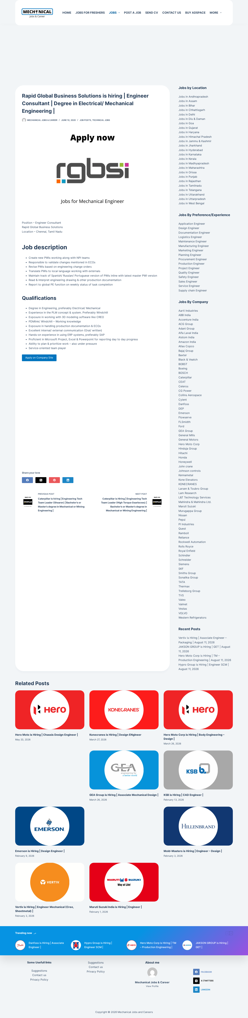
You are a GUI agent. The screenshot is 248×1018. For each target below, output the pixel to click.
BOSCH (183, 373)
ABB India (184, 315)
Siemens (183, 564)
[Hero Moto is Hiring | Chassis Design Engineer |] (49, 709)
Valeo (182, 599)
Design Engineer (188, 228)
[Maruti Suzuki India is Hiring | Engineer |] (124, 882)
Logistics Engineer (190, 237)
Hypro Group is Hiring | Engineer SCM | (203, 664)
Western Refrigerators (192, 617)
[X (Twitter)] (40, 480)
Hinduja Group (187, 448)
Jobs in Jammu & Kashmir (194, 141)
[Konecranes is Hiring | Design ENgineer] (124, 709)
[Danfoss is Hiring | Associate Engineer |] (20, 945)
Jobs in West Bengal (191, 203)
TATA (181, 582)
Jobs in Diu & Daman (191, 119)
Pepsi (181, 519)
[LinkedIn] (67, 480)
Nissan (182, 515)
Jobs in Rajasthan (189, 181)
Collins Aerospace (190, 395)
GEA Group (185, 430)
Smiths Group (187, 573)
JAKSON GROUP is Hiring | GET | (199, 646)
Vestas (182, 608)
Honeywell (185, 461)
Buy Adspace (195, 12)
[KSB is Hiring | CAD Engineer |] (198, 770)
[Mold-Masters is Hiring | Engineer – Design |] (198, 826)
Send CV (151, 12)
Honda (182, 457)
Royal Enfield (186, 550)
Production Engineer (191, 263)
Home (66, 12)
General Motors (188, 439)
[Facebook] (27, 480)
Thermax (184, 586)
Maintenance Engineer (192, 241)
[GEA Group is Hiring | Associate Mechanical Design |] (124, 770)
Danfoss (183, 404)
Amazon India (187, 341)
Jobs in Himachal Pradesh (195, 136)
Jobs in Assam (187, 101)
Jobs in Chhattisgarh (191, 110)
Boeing (182, 368)
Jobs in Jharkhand (190, 145)
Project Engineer (189, 268)
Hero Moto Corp (189, 444)
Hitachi (182, 453)
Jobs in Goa (186, 123)
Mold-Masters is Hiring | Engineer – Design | (193, 851)
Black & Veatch (188, 359)
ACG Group (185, 324)
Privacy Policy (39, 979)
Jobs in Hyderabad (190, 150)
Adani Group (186, 328)
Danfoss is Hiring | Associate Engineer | (46, 945)
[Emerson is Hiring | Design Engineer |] (49, 826)
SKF (180, 568)
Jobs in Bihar (186, 105)
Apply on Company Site (39, 357)
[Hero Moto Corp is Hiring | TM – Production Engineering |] (132, 945)
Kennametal (185, 475)
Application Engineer (191, 223)
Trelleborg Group (189, 591)
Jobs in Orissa (187, 172)
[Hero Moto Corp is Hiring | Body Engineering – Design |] (198, 709)
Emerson (184, 413)
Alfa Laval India (188, 333)
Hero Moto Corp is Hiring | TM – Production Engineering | (158, 945)
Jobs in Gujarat (188, 127)
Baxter (182, 355)
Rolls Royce (185, 546)
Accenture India (188, 319)
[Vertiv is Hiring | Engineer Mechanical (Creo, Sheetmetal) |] (49, 882)
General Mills (186, 435)
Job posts (85, 120)
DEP (181, 408)
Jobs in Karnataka (189, 154)
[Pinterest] (54, 480)
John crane (185, 466)
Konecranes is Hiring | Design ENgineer (115, 734)
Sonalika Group (188, 577)
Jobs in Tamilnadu (190, 185)
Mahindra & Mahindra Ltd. (194, 502)
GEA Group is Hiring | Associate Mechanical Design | (123, 795)
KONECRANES (187, 484)
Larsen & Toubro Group (193, 488)
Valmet (182, 604)
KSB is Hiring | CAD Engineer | (183, 795)
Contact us (171, 12)
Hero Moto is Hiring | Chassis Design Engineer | (46, 734)
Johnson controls (189, 470)
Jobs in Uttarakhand (191, 194)
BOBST (182, 364)
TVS (181, 595)
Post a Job (132, 12)
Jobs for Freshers (90, 12)
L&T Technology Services (194, 497)
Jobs (113, 12)
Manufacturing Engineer (193, 246)
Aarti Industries (188, 310)
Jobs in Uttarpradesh (191, 199)
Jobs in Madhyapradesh (193, 163)
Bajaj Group (185, 350)
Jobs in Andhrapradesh (193, 96)
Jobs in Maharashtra (191, 167)
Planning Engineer (189, 255)
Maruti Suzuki (187, 506)
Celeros (183, 386)
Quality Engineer (188, 272)
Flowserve (184, 417)
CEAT (182, 381)
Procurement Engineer (192, 259)
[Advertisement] (124, 50)
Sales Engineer (187, 281)
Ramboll (183, 533)
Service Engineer (189, 286)
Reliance (183, 537)
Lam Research (187, 493)
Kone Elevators (188, 479)
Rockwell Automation (192, 542)
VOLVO (182, 613)
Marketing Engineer (190, 250)
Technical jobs (101, 120)
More (214, 12)
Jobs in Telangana (190, 190)
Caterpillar (185, 377)
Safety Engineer (188, 277)
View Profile (152, 986)
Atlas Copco (186, 346)
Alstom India (186, 337)
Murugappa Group (190, 511)
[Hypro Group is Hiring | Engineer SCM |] (76, 945)
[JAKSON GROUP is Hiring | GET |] (187, 945)
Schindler (184, 555)
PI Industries (186, 524)
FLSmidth (184, 422)
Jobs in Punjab (187, 176)
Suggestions (39, 970)
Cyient (182, 399)
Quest (182, 528)
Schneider (184, 559)
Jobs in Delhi (186, 114)
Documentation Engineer (194, 232)
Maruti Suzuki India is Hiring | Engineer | (115, 907)
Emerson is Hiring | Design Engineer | (40, 851)
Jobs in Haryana (188, 132)
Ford (181, 426)
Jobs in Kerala (187, 158)
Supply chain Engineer (192, 290)
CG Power (184, 390)
